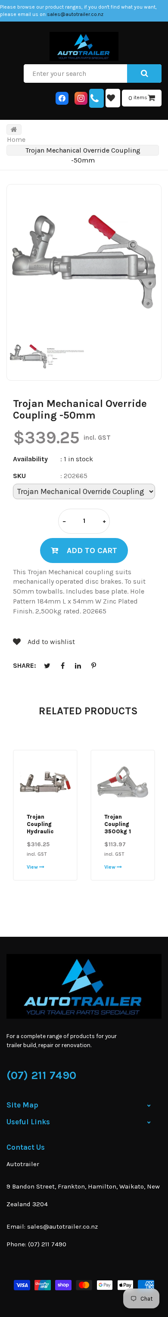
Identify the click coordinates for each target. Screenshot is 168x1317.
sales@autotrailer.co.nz (75, 14)
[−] (64, 522)
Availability (30, 459)
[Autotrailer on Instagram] (81, 98)
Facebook (62, 666)
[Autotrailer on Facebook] (62, 98)
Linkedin (78, 666)
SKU (19, 476)
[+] (104, 522)
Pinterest (93, 666)
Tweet (47, 666)
